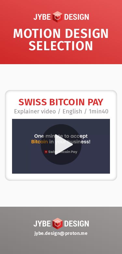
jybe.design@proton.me (61, 233)
